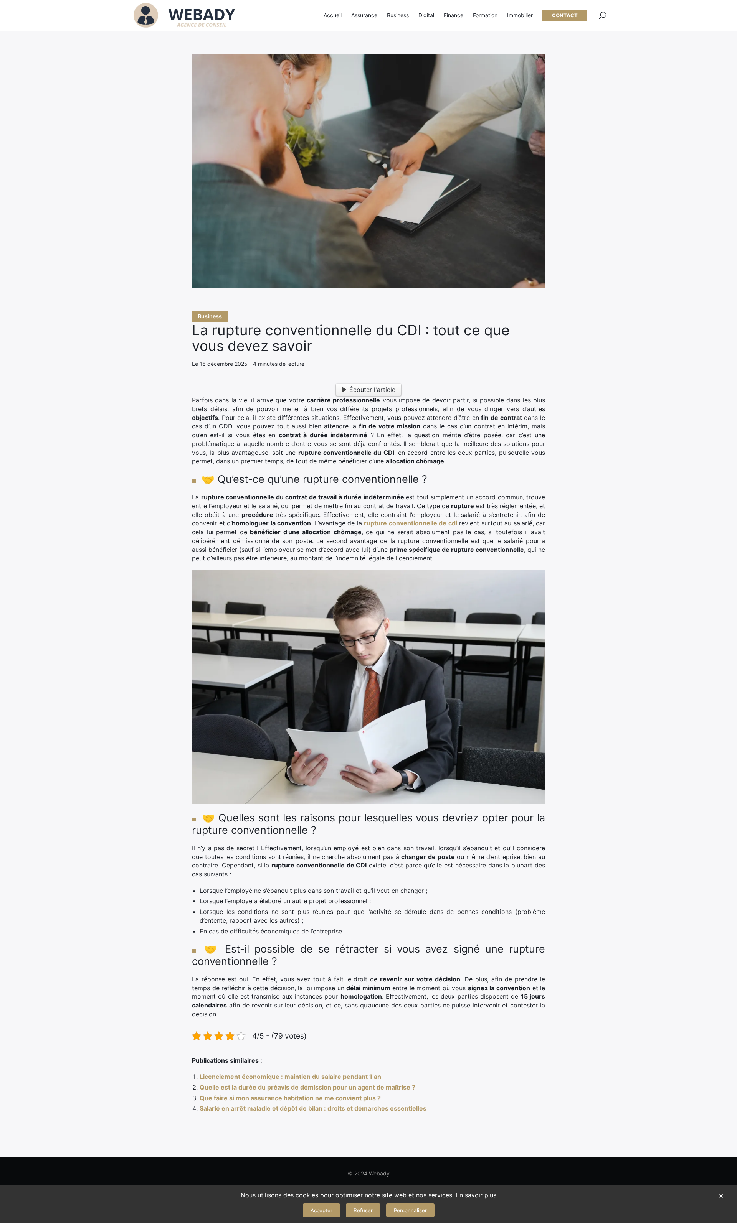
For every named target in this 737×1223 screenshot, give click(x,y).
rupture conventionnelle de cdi (410, 523)
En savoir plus (476, 1195)
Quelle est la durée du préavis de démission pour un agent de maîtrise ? (307, 1087)
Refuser (363, 1210)
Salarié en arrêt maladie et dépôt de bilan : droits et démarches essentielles (313, 1108)
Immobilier (520, 15)
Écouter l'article (372, 389)
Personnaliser (410, 1210)
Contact (565, 15)
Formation (485, 15)
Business (210, 316)
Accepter (321, 1210)
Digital (426, 15)
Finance (453, 15)
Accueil (333, 15)
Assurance (364, 15)
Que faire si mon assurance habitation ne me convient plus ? (290, 1098)
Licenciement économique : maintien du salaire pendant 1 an (290, 1076)
